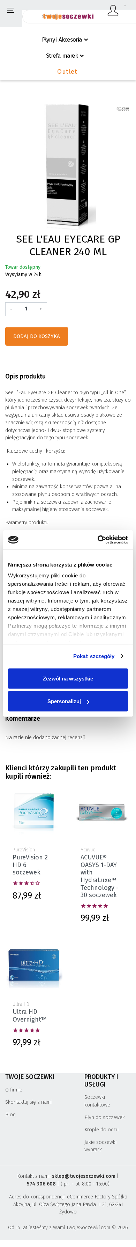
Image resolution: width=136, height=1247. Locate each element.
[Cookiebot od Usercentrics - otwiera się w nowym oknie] (98, 540)
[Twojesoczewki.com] (68, 13)
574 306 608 (41, 1184)
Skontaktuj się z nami (28, 1102)
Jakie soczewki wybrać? (100, 1146)
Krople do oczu (101, 1130)
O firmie (13, 1090)
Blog (10, 1115)
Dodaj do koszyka (36, 336)
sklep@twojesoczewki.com (83, 1176)
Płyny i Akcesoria (62, 39)
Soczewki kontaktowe (97, 1101)
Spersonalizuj (64, 701)
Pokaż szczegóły (94, 656)
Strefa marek (62, 55)
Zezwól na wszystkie (68, 678)
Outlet (67, 71)
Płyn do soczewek (104, 1117)
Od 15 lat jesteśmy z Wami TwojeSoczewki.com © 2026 (68, 1228)
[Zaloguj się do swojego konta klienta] (113, 10)
